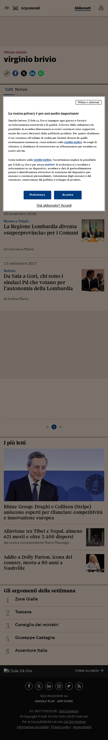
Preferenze (37, 194)
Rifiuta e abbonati (88, 102)
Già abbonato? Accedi (54, 205)
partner (50, 164)
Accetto (68, 194)
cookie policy (73, 142)
